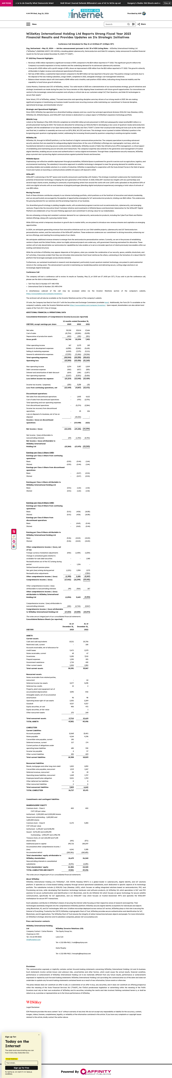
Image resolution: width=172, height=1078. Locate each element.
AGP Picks (6, 3)
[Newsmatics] (14, 546)
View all (167, 3)
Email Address (11, 1059)
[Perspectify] (14, 536)
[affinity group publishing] (14, 541)
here (106, 302)
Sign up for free (21, 1068)
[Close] (39, 1035)
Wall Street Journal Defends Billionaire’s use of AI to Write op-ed (90, 3)
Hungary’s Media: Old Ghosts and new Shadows (149, 3)
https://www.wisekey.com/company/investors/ (44, 294)
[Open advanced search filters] (133, 24)
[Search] (128, 24)
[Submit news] (14, 531)
